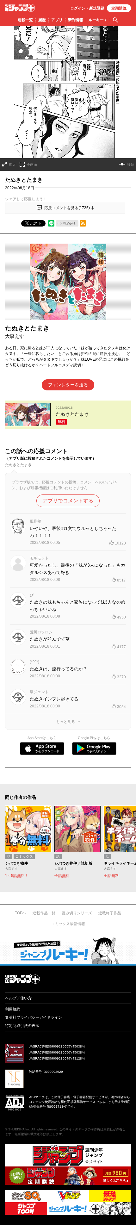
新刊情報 (75, 20)
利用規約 (12, 1009)
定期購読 (119, 8)
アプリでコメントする (68, 500)
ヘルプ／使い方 (18, 998)
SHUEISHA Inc (19, 1129)
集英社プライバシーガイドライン (33, 1017)
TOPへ (20, 913)
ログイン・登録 (87, 8)
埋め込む (70, 223)
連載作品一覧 (44, 913)
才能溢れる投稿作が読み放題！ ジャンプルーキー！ (68, 950)
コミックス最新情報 (68, 924)
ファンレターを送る (68, 384)
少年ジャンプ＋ (20, 8)
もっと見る (65, 721)
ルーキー (98, 20)
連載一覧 (25, 20)
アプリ (57, 20)
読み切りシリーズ (77, 913)
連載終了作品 (109, 913)
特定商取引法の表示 (22, 1025)
